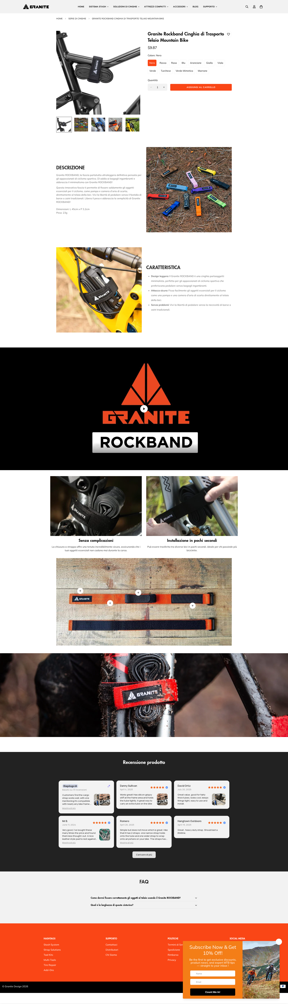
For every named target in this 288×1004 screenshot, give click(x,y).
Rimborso (173, 954)
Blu (184, 63)
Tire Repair (50, 964)
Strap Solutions (52, 949)
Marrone (203, 71)
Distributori (112, 949)
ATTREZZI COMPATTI (155, 6)
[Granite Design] (36, 6)
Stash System (51, 944)
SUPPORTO (209, 6)
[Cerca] (247, 6)
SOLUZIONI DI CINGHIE (125, 6)
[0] (261, 6)
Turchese (166, 71)
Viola (221, 63)
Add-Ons (49, 970)
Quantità (153, 80)
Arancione (196, 63)
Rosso (164, 63)
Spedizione (174, 949)
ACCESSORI (179, 6)
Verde (153, 71)
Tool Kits (48, 954)
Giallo (210, 63)
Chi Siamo (111, 954)
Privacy (172, 959)
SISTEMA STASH (97, 6)
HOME (81, 6)
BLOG (195, 6)
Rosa (174, 63)
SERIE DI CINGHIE (77, 18)
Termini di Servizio (178, 944)
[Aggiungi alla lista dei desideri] (228, 34)
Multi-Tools (50, 959)
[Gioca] (144, 409)
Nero (152, 63)
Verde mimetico (185, 71)
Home (59, 18)
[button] (69, 808)
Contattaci (111, 944)
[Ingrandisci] (133, 37)
